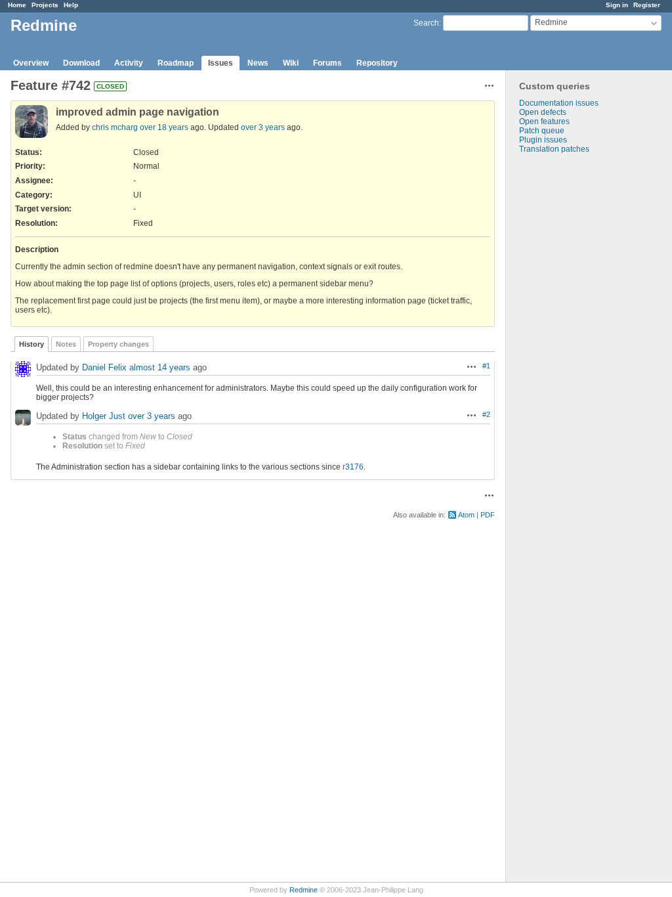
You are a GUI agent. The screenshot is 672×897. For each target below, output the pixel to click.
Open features (544, 121)
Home (17, 5)
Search (426, 23)
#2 (486, 414)
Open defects (542, 112)
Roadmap (176, 63)
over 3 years (263, 127)
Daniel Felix (104, 367)
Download (81, 63)
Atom (466, 515)
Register (646, 5)
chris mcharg (115, 127)
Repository (377, 63)
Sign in (617, 5)
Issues (220, 63)
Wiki (291, 63)
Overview (31, 63)
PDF (487, 515)
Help (71, 5)
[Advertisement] (571, 360)
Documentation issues (558, 103)
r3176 (353, 466)
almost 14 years (159, 367)
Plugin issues (543, 139)
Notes (66, 344)
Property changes (118, 344)
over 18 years (164, 127)
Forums (327, 63)
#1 (486, 366)
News (257, 63)
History (31, 344)
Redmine (303, 890)
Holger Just (103, 416)
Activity (128, 63)
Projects (45, 5)
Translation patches (554, 149)
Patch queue (541, 130)
